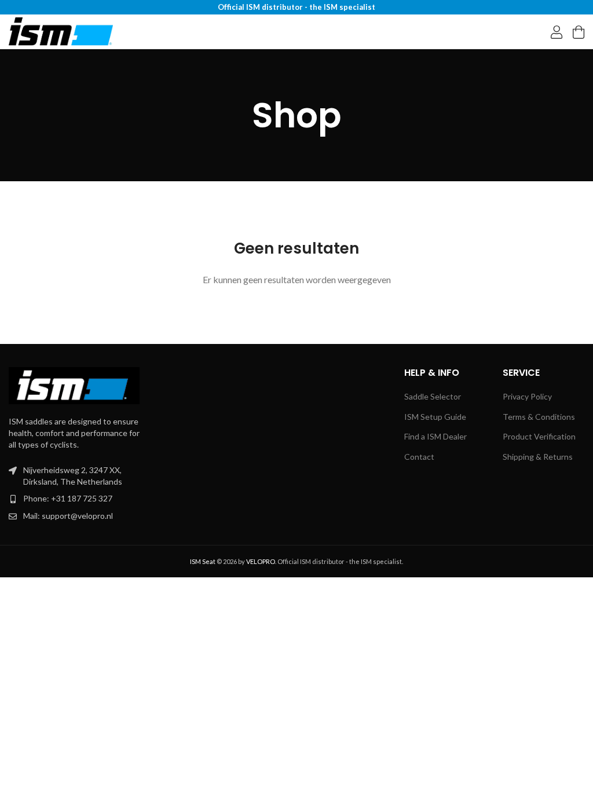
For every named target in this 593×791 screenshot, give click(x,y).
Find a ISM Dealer (435, 436)
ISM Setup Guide (435, 417)
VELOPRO (260, 561)
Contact (419, 457)
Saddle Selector (432, 396)
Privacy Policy (527, 396)
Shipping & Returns (538, 457)
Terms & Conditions (539, 417)
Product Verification (539, 436)
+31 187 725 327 (81, 498)
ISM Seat (202, 561)
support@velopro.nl (77, 516)
